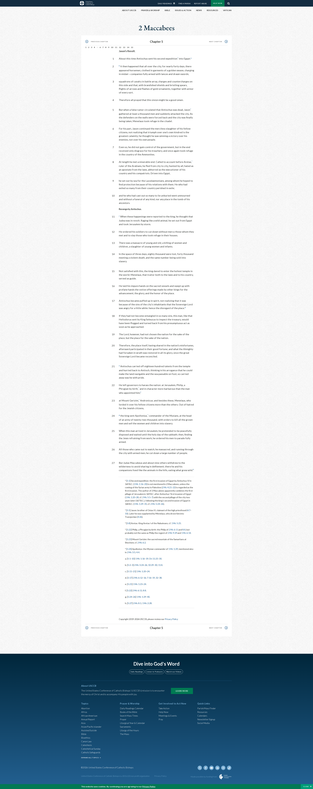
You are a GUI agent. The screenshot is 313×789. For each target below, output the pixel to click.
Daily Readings (165, 3)
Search (228, 3)
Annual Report (88, 719)
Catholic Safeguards (90, 752)
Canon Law (86, 741)
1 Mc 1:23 (137, 584)
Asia (83, 723)
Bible (83, 734)
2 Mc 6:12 (137, 577)
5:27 (130, 603)
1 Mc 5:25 (176, 523)
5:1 (128, 480)
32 (157, 577)
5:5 (128, 510)
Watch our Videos (174, 672)
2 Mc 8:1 (137, 603)
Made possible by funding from (204, 776)
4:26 (140, 517)
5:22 (129, 529)
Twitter (200, 768)
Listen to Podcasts (155, 672)
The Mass (124, 734)
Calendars (202, 715)
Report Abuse (200, 3)
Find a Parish (184, 3)
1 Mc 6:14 (186, 533)
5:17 (130, 577)
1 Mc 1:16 (138, 484)
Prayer (123, 719)
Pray (161, 719)
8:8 (183, 529)
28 (137, 497)
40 (148, 596)
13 (124, 47)
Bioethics (85, 737)
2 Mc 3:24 (139, 565)
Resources (202, 712)
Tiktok (229, 768)
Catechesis (86, 745)
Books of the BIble (128, 712)
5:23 (129, 539)
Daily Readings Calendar (175, 3)
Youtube (211, 768)
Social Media (203, 723)
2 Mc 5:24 (155, 504)
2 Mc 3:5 (131, 552)
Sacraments (125, 726)
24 (148, 571)
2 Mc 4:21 (167, 487)
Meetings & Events (168, 715)
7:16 (149, 577)
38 (160, 577)
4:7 (188, 510)
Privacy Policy (171, 619)
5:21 (130, 584)
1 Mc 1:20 (130, 497)
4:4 (137, 552)
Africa (84, 712)
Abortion (85, 708)
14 (128, 47)
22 (174, 487)
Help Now (217, 3)
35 (145, 504)
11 (116, 47)
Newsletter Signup (206, 719)
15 (132, 47)
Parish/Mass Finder (206, 708)
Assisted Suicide (89, 730)
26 (162, 504)
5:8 (128, 523)
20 (145, 484)
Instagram (223, 768)
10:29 (151, 565)
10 (112, 47)
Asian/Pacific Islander (91, 726)
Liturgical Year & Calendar (132, 723)
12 (120, 47)
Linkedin (217, 768)
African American (89, 715)
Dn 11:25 (153, 558)
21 (134, 571)
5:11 (130, 571)
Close (306, 786)
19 (147, 558)
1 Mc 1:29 (138, 504)
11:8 (160, 565)
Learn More (182, 691)
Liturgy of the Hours (129, 730)
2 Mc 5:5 (146, 497)
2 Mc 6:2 (141, 542)
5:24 (129, 549)
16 (145, 577)
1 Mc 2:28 (147, 603)
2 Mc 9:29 (172, 533)
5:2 (129, 565)
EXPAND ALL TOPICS (90, 758)
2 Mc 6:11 (173, 529)
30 (160, 558)
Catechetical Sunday (91, 748)
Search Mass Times (129, 715)
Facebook (205, 768)
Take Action (164, 708)
